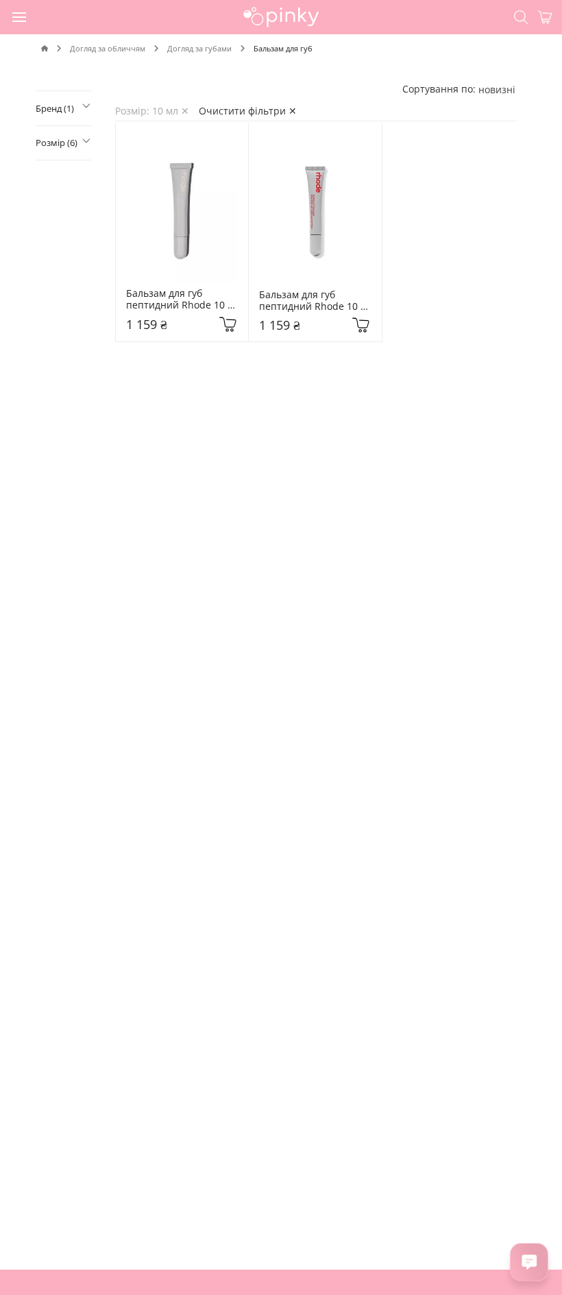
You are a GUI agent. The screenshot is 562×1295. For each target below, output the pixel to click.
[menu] (19, 16)
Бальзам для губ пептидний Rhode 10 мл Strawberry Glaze (310, 301)
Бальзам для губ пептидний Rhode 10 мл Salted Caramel (177, 299)
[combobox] (496, 89)
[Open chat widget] (529, 1262)
